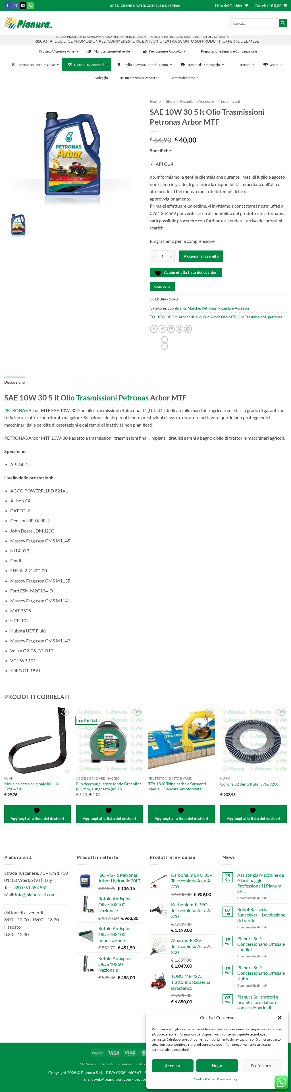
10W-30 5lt (167, 317)
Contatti (106, 1064)
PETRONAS (16, 410)
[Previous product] (164, 346)
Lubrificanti (231, 101)
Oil (191, 317)
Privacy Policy (227, 1079)
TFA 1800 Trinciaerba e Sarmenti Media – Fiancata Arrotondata (177, 786)
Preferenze (262, 1065)
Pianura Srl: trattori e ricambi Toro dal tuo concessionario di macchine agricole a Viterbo (257, 1007)
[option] (72, 153)
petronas (275, 317)
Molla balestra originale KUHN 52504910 (31, 786)
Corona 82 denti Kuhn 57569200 (249, 784)
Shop (170, 101)
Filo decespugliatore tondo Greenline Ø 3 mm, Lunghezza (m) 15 (109, 786)
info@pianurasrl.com (35, 894)
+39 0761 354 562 (29, 887)
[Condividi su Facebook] (154, 329)
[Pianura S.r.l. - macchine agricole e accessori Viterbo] (28, 23)
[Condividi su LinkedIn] (188, 329)
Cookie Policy (204, 1079)
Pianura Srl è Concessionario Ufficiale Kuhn (261, 973)
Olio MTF (228, 317)
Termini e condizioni (133, 1064)
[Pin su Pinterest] (179, 329)
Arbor (183, 317)
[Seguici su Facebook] (8, 5)
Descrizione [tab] (14, 382)
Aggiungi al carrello (201, 256)
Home (155, 101)
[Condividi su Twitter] (162, 329)
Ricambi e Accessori (198, 101)
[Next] (286, 770)
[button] (279, 1017)
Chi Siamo (88, 1064)
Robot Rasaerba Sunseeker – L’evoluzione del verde (261, 915)
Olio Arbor (211, 317)
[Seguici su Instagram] (15, 5)
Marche (194, 308)
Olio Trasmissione (252, 317)
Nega (217, 1065)
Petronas (209, 308)
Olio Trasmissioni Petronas (105, 397)
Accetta (172, 1065)
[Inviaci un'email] (23, 5)
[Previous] (4, 770)
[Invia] (283, 23)
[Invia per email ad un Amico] (171, 329)
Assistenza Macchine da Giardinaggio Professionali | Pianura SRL (260, 883)
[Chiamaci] (30, 5)
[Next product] (164, 339)
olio (198, 317)
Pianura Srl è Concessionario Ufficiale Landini (261, 944)
